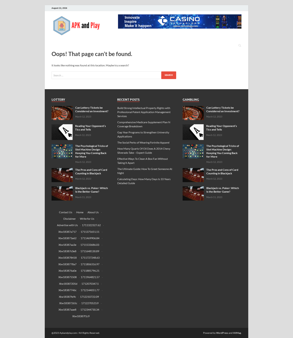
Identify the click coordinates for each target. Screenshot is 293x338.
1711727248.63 (90, 257)
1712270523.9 (90, 303)
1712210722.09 (89, 296)
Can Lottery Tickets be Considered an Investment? (91, 109)
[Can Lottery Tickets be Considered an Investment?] (62, 108)
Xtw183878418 (67, 257)
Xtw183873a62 (67, 238)
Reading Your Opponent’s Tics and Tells (90, 127)
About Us (93, 212)
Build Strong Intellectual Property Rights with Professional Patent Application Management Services (144, 112)
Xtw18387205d (68, 283)
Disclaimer (69, 218)
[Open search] (239, 46)
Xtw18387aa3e (67, 244)
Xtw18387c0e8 (67, 251)
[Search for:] (114, 75)
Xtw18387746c (67, 290)
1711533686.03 (89, 244)
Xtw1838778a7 (67, 264)
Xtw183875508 (67, 277)
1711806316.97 (90, 264)
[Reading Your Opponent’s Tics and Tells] (62, 126)
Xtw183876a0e (67, 270)
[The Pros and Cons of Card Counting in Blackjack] (62, 170)
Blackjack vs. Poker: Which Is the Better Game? (91, 189)
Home (79, 212)
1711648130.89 (89, 251)
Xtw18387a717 (67, 231)
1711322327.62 (91, 225)
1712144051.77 (90, 290)
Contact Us (65, 212)
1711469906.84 (90, 238)
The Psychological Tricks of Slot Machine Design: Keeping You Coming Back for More (91, 151)
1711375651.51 (90, 231)
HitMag (237, 332)
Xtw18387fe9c (67, 296)
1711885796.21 (90, 270)
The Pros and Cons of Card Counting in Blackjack (91, 171)
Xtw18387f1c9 (81, 316)
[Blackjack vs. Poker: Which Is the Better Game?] (62, 188)
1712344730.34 (89, 309)
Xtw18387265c (68, 303)
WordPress (222, 332)
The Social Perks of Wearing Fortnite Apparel (143, 142)
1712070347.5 (90, 283)
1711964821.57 (90, 277)
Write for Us (87, 218)
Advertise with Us (67, 225)
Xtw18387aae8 (67, 309)
